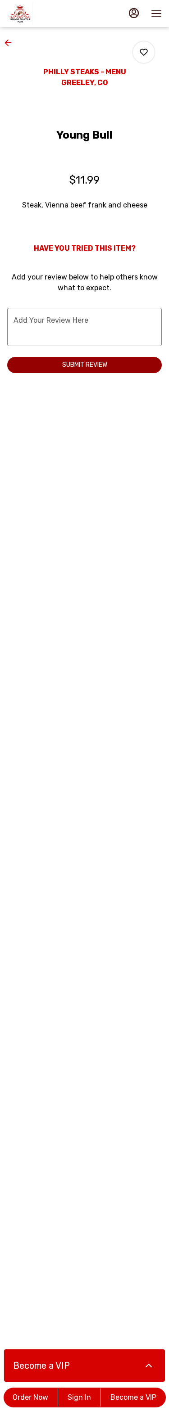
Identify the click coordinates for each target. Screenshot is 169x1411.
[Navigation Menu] (156, 13)
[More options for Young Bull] (144, 52)
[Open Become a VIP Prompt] (149, 1365)
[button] (11, 42)
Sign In (79, 1397)
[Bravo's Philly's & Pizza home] (47, 13)
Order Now (30, 1397)
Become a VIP (133, 1397)
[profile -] (133, 13)
